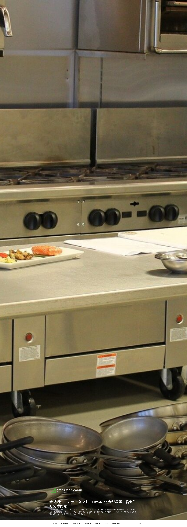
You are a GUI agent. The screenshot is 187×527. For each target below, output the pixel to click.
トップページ (53, 523)
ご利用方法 (87, 523)
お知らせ (97, 523)
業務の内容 (64, 523)
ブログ (106, 523)
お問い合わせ (116, 523)
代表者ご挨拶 (76, 523)
